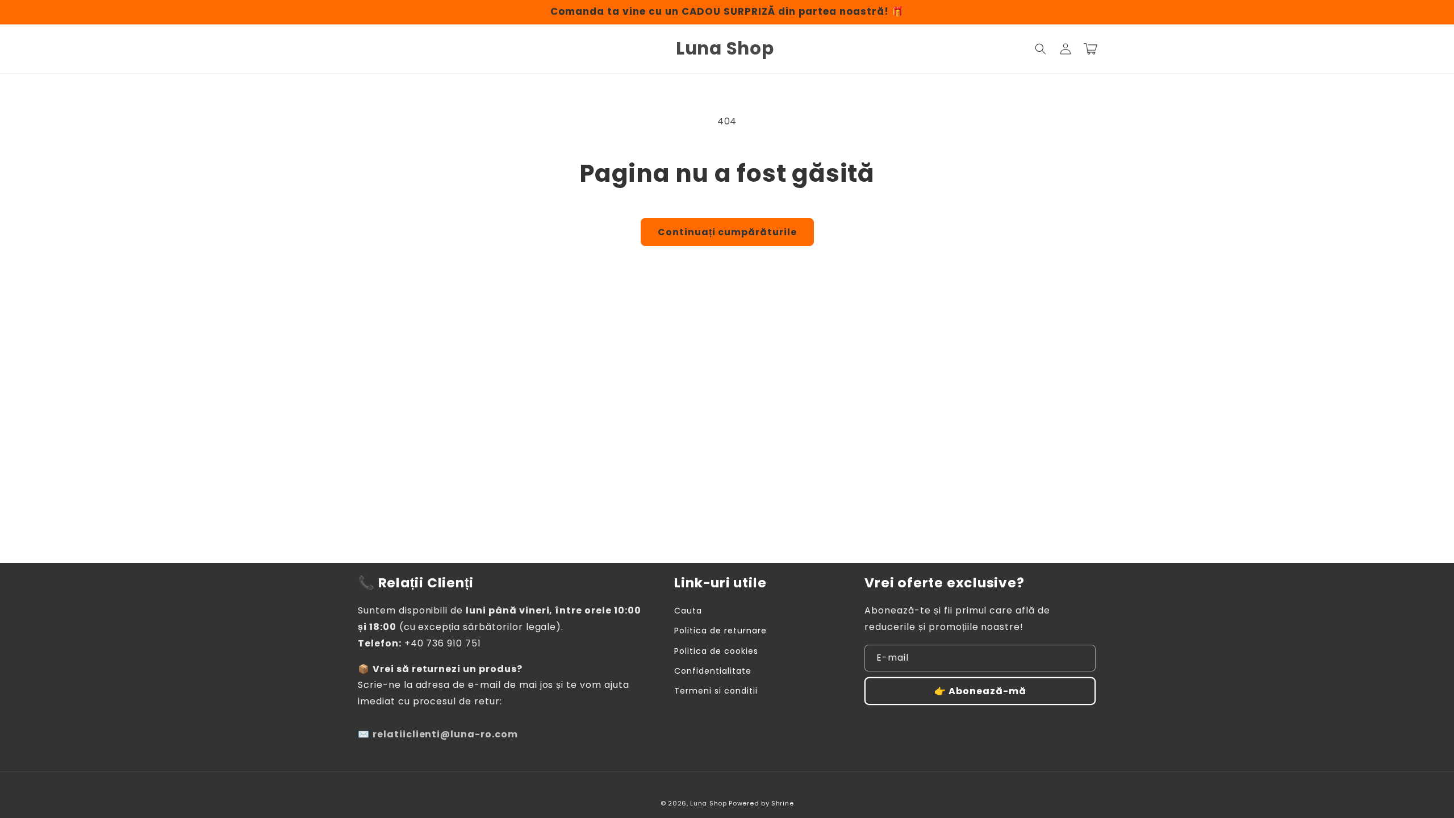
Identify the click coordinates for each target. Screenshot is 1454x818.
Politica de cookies (716, 651)
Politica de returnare (720, 630)
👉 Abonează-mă (980, 691)
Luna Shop (708, 803)
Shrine (782, 803)
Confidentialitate (712, 671)
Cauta (688, 610)
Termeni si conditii (715, 690)
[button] (1040, 48)
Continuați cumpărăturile (727, 232)
